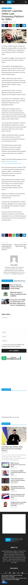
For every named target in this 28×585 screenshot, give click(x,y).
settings (17, 579)
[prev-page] (3, 309)
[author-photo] (14, 262)
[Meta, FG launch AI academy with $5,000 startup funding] (5, 286)
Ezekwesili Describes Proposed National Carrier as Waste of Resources (7, 247)
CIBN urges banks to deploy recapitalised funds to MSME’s (18, 294)
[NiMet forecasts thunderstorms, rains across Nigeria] (5, 465)
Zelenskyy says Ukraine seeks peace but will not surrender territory (12, 449)
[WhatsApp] (13, 25)
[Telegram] (24, 25)
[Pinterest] (10, 25)
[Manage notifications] (3, 581)
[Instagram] (9, 573)
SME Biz (9, 8)
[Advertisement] (14, 225)
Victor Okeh (5, 22)
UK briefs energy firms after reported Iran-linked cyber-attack (18, 496)
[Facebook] (3, 25)
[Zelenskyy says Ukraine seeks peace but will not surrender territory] (14, 436)
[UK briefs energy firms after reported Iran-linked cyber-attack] (5, 496)
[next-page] (5, 309)
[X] (6, 25)
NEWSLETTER (9, 5)
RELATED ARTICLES (7, 280)
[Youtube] (22, 573)
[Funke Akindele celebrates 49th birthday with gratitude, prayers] (5, 488)
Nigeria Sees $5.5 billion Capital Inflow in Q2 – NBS (20, 246)
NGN (10, 417)
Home (3, 5)
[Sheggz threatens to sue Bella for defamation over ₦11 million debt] (5, 504)
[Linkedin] (17, 25)
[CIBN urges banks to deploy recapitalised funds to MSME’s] (5, 294)
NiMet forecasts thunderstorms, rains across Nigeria (18, 464)
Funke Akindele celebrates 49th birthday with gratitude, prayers (18, 488)
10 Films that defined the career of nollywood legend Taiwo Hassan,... (18, 480)
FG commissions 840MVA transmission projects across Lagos (18, 472)
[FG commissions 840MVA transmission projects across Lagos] (5, 473)
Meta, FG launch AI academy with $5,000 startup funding (16, 286)
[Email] (21, 25)
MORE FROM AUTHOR (19, 280)
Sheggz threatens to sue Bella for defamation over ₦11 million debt (18, 504)
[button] (2, 2)
